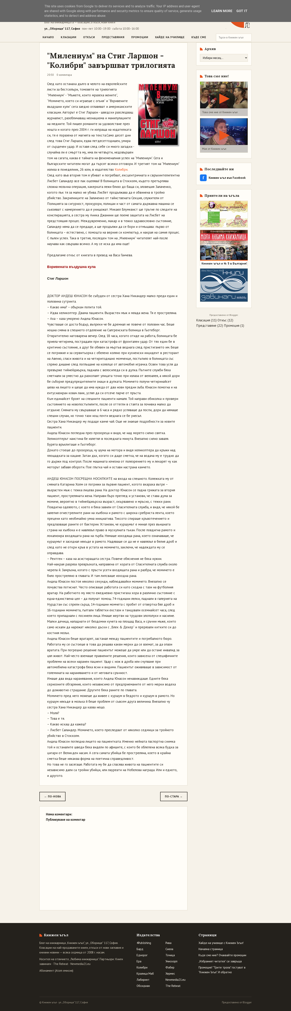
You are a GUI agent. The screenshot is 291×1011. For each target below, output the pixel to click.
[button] (224, 98)
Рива (168, 943)
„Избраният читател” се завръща (220, 961)
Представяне (206, 325)
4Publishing (144, 943)
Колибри (121, 169)
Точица (170, 955)
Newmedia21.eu (80, 964)
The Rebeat (60, 964)
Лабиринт (143, 980)
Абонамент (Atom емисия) (56, 970)
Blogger (233, 314)
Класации (68, 37)
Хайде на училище (170, 37)
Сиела (169, 949)
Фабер (169, 967)
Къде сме (198, 37)
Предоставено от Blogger (237, 1002)
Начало (48, 37)
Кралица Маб (145, 973)
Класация (203, 320)
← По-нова (52, 796)
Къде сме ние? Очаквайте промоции (222, 955)
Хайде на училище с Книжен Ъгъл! (221, 943)
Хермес (170, 973)
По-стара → (174, 796)
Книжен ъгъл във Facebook (224, 177)
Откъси (89, 37)
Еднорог (142, 955)
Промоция (231, 325)
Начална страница (211, 949)
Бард (140, 949)
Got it (241, 11)
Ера (139, 961)
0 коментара (64, 75)
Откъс (222, 320)
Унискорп (171, 961)
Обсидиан (143, 986)
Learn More (221, 11)
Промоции (139, 37)
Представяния (113, 37)
